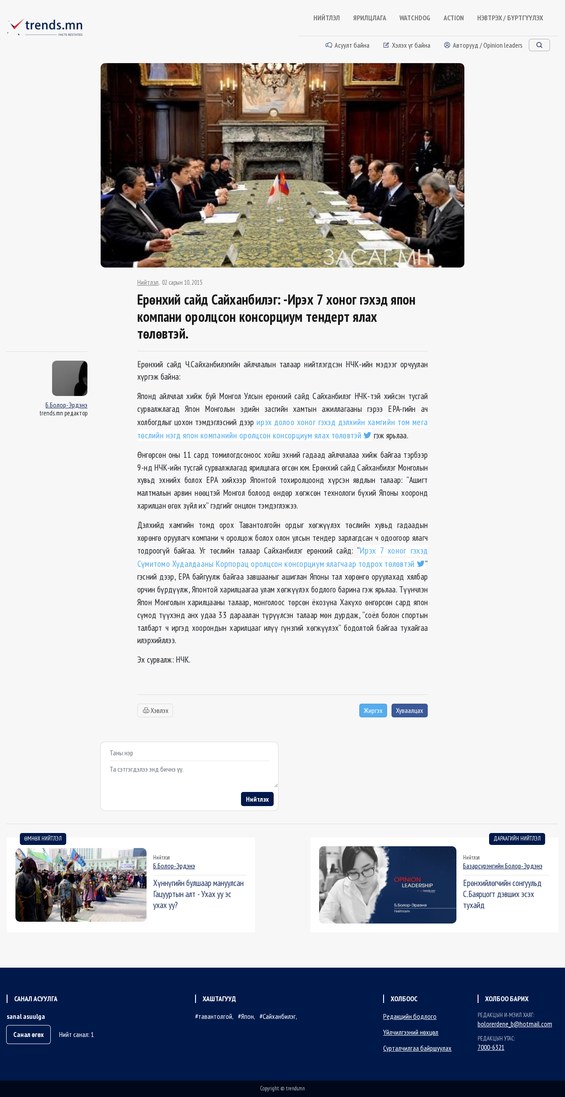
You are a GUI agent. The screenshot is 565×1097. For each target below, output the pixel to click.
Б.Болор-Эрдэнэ (66, 404)
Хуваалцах (409, 710)
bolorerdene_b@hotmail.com (515, 1023)
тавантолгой (215, 1016)
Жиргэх (373, 710)
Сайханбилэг (279, 1016)
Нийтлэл (147, 283)
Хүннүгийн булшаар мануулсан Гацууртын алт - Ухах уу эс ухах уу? (198, 893)
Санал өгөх (28, 1034)
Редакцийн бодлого (410, 1016)
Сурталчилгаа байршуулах (417, 1048)
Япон (247, 1016)
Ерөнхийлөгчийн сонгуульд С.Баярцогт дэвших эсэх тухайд (502, 893)
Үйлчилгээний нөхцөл (410, 1032)
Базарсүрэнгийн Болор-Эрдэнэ (502, 865)
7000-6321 (491, 1047)
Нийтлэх (257, 799)
